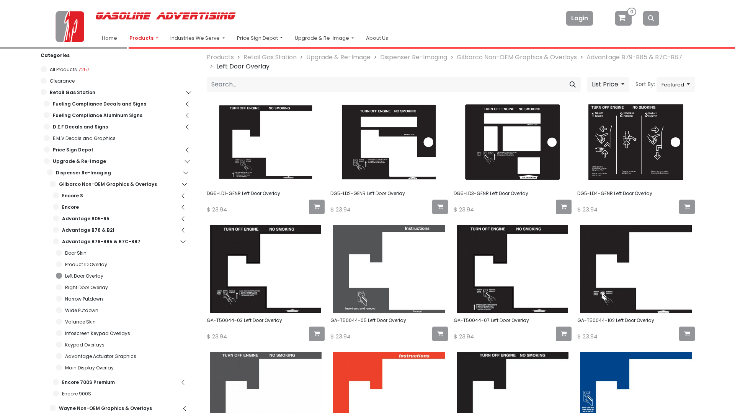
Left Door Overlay (84, 276)
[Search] (651, 18)
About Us (377, 38)
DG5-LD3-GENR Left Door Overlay (491, 193)
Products (142, 38)
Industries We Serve (195, 38)
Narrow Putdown (84, 299)
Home (109, 38)
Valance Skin (80, 322)
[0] (624, 18)
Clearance (62, 81)
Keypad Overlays (85, 344)
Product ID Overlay (86, 264)
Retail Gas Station (72, 92)
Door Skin (76, 253)
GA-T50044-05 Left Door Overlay (368, 320)
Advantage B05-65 (85, 218)
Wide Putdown (81, 310)
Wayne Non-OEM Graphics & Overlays (105, 408)
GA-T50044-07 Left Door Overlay (491, 320)
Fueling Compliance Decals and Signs (99, 104)
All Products (63, 69)
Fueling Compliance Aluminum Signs (97, 115)
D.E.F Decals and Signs (80, 127)
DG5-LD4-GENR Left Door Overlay (614, 193)
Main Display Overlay (89, 367)
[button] (676, 84)
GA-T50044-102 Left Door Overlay (615, 320)
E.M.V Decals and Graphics (84, 138)
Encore (70, 207)
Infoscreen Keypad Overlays (97, 333)
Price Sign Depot (73, 149)
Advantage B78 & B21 (88, 230)
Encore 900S (76, 393)
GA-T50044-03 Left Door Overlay (244, 320)
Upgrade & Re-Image (79, 161)
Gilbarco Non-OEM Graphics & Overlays (108, 184)
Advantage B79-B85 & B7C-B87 (101, 241)
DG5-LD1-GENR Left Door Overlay (243, 193)
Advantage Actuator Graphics (100, 356)
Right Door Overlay (86, 287)
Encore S (72, 195)
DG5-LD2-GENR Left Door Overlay (367, 193)
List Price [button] (606, 84)
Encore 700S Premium (88, 382)
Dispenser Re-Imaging (83, 172)
